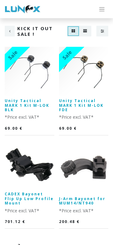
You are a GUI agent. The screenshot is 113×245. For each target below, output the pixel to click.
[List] (85, 31)
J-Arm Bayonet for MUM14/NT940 (82, 201)
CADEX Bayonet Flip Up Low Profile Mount (29, 198)
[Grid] (73, 31)
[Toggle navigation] (101, 9)
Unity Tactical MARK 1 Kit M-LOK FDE (81, 105)
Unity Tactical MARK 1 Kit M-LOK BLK (27, 105)
